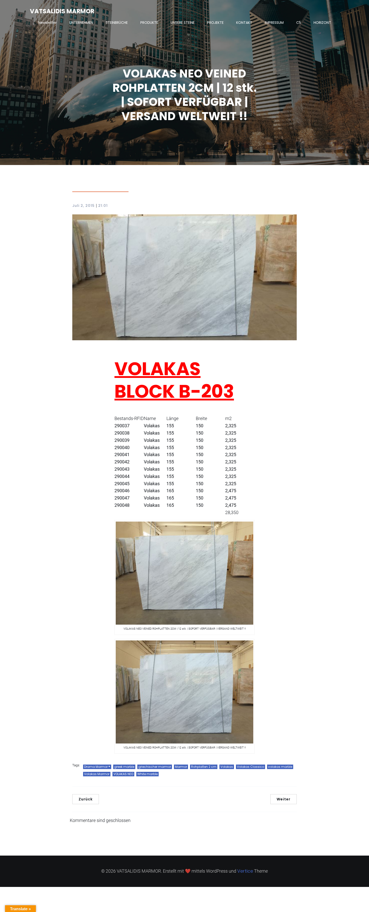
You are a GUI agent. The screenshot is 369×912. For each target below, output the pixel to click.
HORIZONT (322, 22)
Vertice (245, 871)
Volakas (226, 767)
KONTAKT (244, 22)
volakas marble (280, 767)
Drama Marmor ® (97, 767)
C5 (298, 22)
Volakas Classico (250, 767)
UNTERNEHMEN (81, 22)
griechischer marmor (154, 767)
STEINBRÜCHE (117, 22)
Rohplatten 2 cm (203, 767)
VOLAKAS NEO (123, 774)
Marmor (181, 767)
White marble (147, 774)
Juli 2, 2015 (83, 205)
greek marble (124, 767)
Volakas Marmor (96, 774)
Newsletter (47, 22)
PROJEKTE (215, 22)
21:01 (103, 205)
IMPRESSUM (274, 22)
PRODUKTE (149, 22)
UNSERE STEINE (183, 22)
